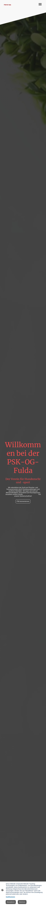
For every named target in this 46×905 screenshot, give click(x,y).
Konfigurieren (10, 897)
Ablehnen (22, 902)
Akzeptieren (11, 902)
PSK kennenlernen (23, 501)
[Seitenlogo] (12, 8)
